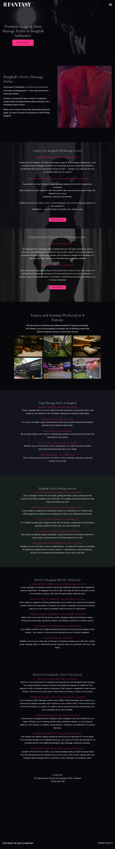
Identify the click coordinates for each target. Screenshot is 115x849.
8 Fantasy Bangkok (35, 87)
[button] (110, 4)
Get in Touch (23, 43)
